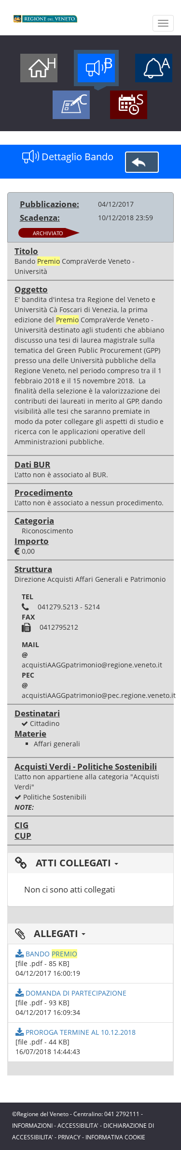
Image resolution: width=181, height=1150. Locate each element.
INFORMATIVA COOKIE (115, 1137)
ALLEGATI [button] (56, 933)
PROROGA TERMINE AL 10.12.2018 (80, 1032)
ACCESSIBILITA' (77, 1125)
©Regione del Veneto (40, 1114)
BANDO (50, 953)
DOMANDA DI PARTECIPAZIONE (75, 993)
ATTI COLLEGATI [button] (73, 862)
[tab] (90, 863)
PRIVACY (69, 1137)
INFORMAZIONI (32, 1125)
